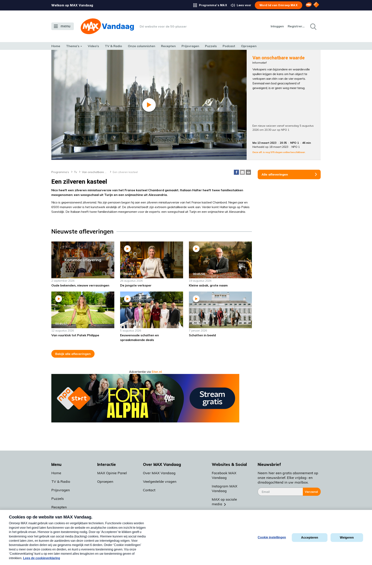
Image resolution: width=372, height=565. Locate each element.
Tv (75, 172)
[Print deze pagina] (248, 172)
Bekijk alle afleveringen (73, 354)
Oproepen (249, 46)
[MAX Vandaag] (107, 26)
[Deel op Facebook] (236, 172)
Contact (149, 490)
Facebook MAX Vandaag (224, 475)
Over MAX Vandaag (159, 473)
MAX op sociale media (224, 501)
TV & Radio (113, 46)
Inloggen (277, 26)
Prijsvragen (190, 46)
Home (55, 46)
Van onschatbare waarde (96, 172)
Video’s (93, 46)
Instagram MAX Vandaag (224, 488)
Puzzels (211, 46)
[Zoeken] (313, 26)
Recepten (168, 46)
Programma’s (60, 172)
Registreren (296, 26)
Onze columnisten (141, 46)
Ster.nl (157, 372)
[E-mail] (242, 172)
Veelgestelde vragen (159, 481)
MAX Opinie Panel (112, 473)
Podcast (229, 46)
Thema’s (72, 46)
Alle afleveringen (275, 174)
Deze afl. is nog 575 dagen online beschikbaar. (279, 152)
